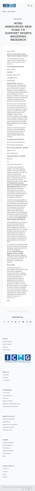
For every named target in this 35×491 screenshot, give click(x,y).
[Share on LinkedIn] (16, 322)
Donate (5, 477)
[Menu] (31, 6)
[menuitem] (27, 5)
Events (4, 474)
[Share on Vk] (23, 322)
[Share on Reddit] (27, 322)
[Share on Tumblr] (19, 322)
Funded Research (7, 395)
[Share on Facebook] (4, 322)
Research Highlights (8, 450)
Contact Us (6, 468)
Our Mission (6, 374)
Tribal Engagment (7, 445)
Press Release (17, 19)
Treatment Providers (8, 427)
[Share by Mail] (30, 322)
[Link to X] (28, 489)
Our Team (5, 377)
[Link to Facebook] (23, 489)
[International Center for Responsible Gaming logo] (14, 5)
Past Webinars (6, 349)
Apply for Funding (7, 401)
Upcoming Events (7, 341)
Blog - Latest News (9, 11)
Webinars (5, 347)
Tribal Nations (6, 421)
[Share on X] (8, 322)
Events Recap (6, 448)
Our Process (6, 392)
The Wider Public (7, 430)
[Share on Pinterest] (12, 322)
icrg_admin (24, 311)
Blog (4, 456)
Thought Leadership (8, 442)
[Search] (27, 5)
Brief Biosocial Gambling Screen (11, 403)
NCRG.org (12, 298)
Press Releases (7, 453)
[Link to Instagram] (31, 489)
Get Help (5, 471)
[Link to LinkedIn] (26, 489)
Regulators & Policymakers (10, 424)
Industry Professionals (8, 419)
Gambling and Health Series (10, 406)
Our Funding (6, 380)
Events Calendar (7, 344)
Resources (5, 398)
